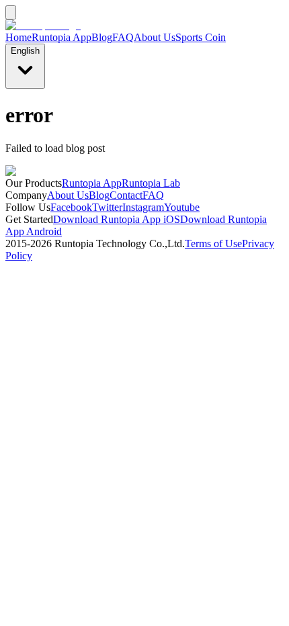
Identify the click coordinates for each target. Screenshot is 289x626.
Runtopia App (61, 37)
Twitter (107, 207)
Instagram (143, 207)
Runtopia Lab (151, 183)
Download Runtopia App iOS (116, 219)
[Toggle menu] (10, 12)
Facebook (71, 207)
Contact (126, 195)
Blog (101, 37)
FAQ (123, 37)
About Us (154, 37)
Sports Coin (200, 37)
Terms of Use (213, 243)
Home (18, 37)
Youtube (182, 207)
